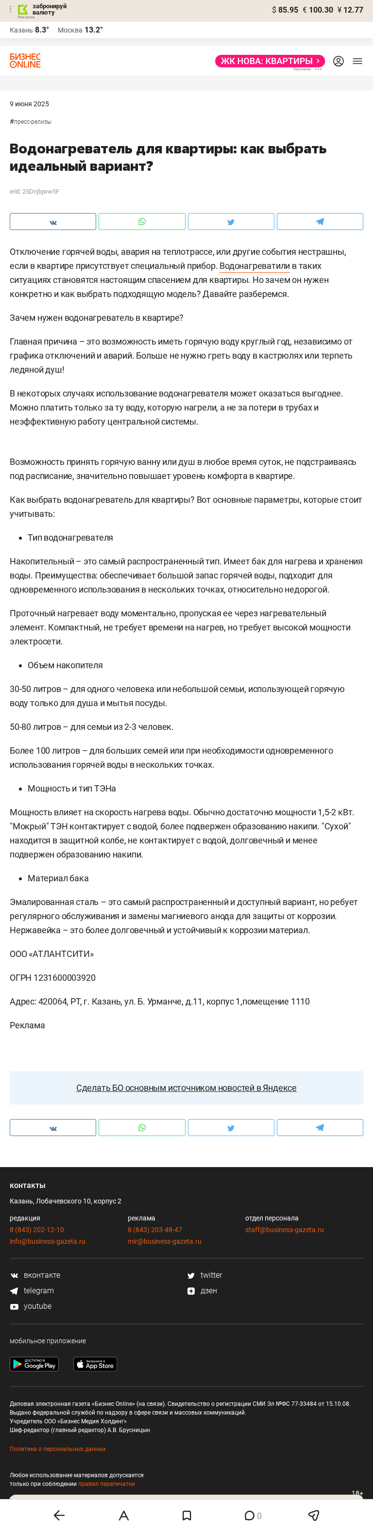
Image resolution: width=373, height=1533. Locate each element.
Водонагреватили (255, 266)
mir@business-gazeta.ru (165, 1241)
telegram (38, 1290)
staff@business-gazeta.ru (284, 1230)
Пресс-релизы (32, 121)
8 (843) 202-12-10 (37, 1230)
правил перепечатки (106, 1484)
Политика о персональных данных (58, 1449)
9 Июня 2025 (29, 104)
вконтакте (41, 1275)
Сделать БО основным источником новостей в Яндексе (186, 1088)
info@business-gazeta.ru (47, 1241)
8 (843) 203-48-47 (155, 1230)
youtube (36, 1306)
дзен (208, 1290)
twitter (210, 1275)
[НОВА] (267, 61)
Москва (70, 30)
